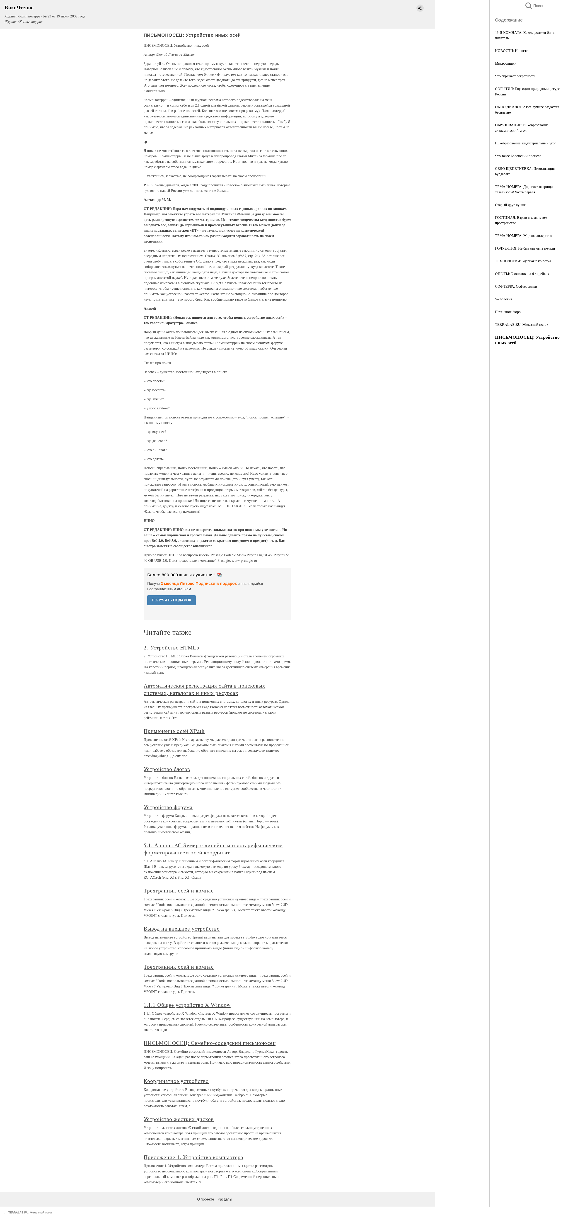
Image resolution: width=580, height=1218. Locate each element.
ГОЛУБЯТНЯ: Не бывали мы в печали (525, 248)
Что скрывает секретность (515, 75)
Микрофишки (506, 63)
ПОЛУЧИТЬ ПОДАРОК (171, 600)
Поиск (534, 6)
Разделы (225, 1199)
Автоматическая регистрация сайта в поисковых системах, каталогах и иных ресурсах (204, 689)
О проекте (205, 1199)
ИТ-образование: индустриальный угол (525, 143)
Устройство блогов (167, 769)
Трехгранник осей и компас (179, 890)
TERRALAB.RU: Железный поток (521, 324)
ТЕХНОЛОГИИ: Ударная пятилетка (523, 260)
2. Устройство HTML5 (171, 647)
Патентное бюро (508, 311)
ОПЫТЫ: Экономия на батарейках (522, 273)
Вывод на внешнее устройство (182, 928)
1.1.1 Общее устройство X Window (187, 1004)
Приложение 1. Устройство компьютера (193, 1157)
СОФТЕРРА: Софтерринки (516, 286)
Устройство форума (168, 807)
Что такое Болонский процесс (518, 155)
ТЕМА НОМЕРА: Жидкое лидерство (523, 235)
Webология (503, 299)
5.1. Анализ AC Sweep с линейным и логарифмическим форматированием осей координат (213, 848)
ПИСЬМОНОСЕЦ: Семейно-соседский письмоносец (210, 1042)
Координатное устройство (176, 1080)
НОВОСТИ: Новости (511, 50)
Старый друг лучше (510, 204)
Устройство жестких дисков (179, 1119)
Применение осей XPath (174, 730)
